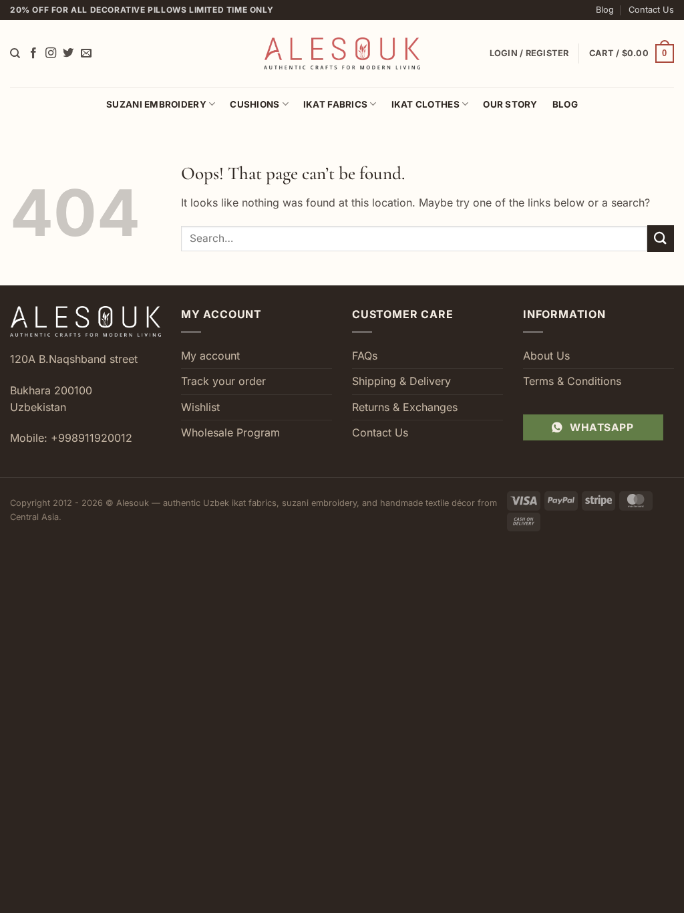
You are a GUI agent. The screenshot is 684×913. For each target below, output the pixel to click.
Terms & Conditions (572, 381)
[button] (631, 53)
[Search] (15, 53)
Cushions (254, 104)
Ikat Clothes (425, 104)
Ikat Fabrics (335, 104)
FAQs (364, 355)
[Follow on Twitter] (68, 53)
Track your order (223, 381)
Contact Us (651, 10)
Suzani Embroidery (156, 104)
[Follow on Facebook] (33, 53)
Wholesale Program (230, 432)
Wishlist (200, 407)
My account (210, 355)
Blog (605, 10)
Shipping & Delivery (401, 381)
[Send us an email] (86, 53)
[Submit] (660, 238)
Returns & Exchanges (405, 407)
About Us (546, 355)
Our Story (510, 104)
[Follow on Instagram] (50, 53)
